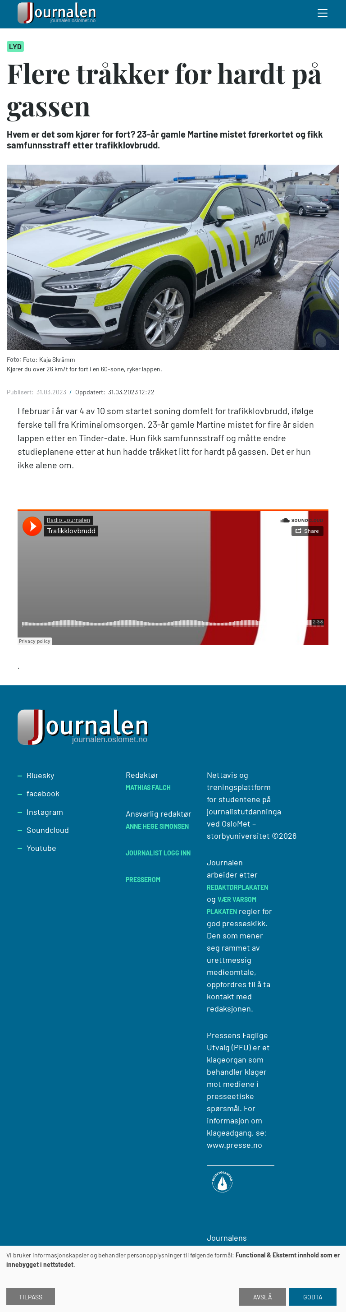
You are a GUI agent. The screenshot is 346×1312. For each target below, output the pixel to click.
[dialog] (173, 1279)
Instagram (45, 812)
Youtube (41, 848)
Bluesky (40, 775)
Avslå (262, 1297)
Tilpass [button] (30, 1297)
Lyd (15, 46)
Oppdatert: (91, 392)
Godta (313, 1297)
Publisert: (21, 392)
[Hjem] (58, 14)
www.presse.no (234, 1145)
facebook (43, 793)
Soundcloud (48, 830)
